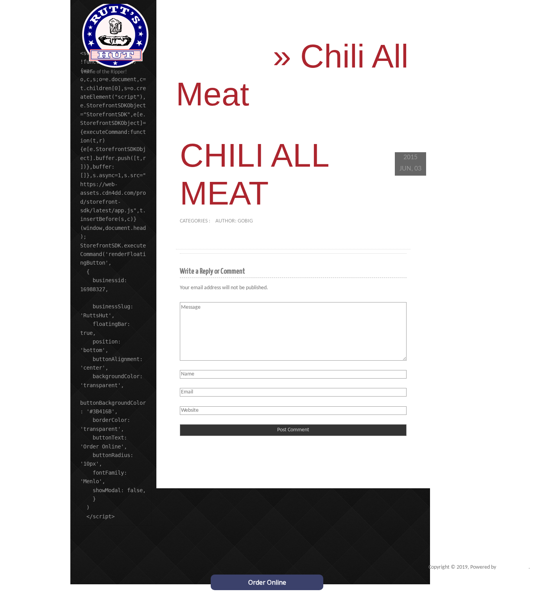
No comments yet (280, 221)
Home (220, 56)
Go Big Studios (513, 567)
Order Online (267, 582)
